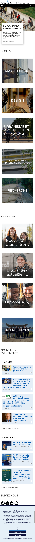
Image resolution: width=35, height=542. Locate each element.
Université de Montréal (4, 2)
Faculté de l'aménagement (19, 3)
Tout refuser (17, 532)
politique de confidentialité (15, 538)
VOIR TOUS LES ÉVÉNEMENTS (9, 487)
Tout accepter (17, 535)
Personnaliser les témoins (18, 528)
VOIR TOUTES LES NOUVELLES (10, 428)
